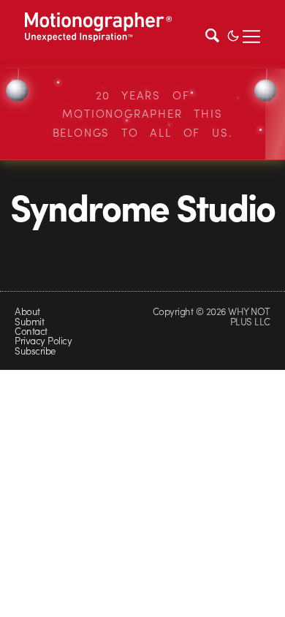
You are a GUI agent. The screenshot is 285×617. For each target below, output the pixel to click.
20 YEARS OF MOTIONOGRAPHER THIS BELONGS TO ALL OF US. (143, 113)
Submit (29, 321)
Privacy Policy (43, 340)
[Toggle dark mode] (233, 34)
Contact (31, 331)
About (27, 311)
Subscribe (35, 350)
